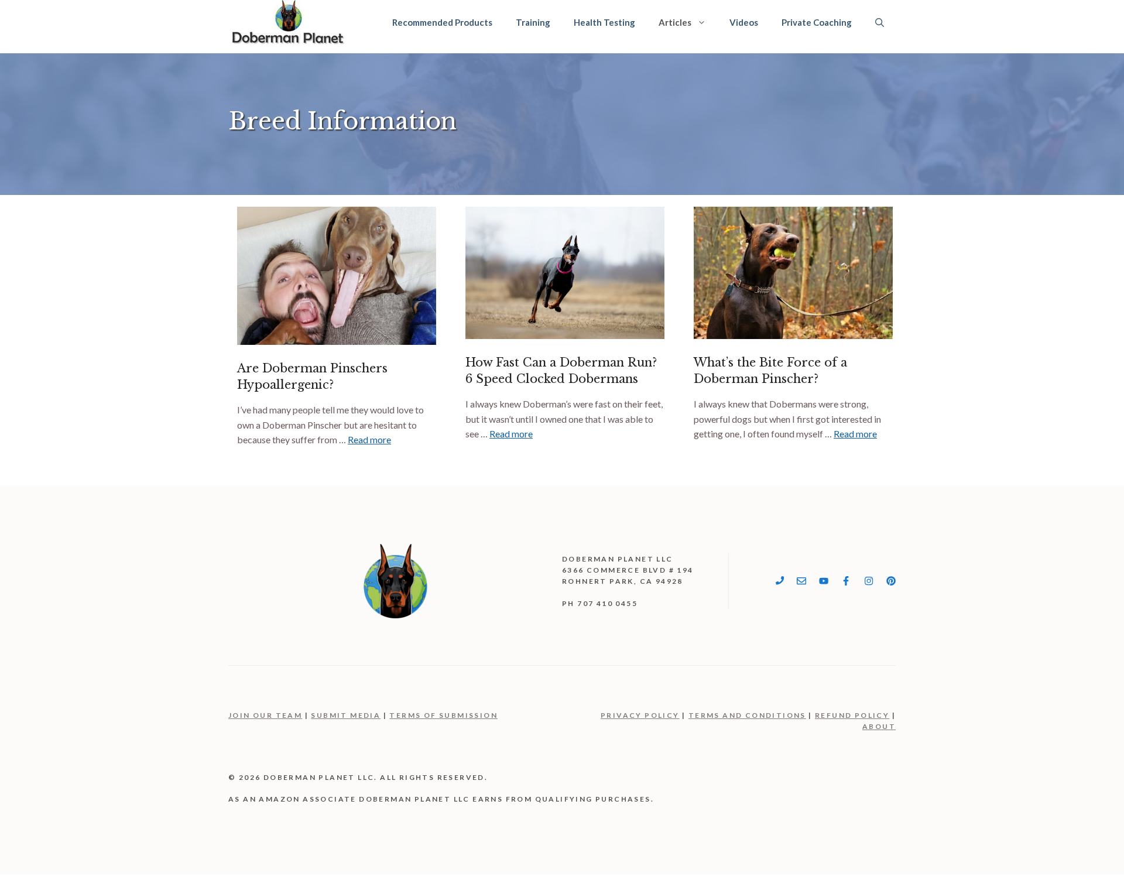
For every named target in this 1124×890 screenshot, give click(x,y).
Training (533, 22)
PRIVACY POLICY (640, 715)
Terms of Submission (443, 715)
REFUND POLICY (852, 715)
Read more (369, 439)
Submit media (346, 715)
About (879, 726)
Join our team (265, 715)
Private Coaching (817, 22)
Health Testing (604, 22)
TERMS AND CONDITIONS (747, 715)
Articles (675, 22)
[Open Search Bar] (879, 22)
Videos (743, 22)
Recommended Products (442, 22)
